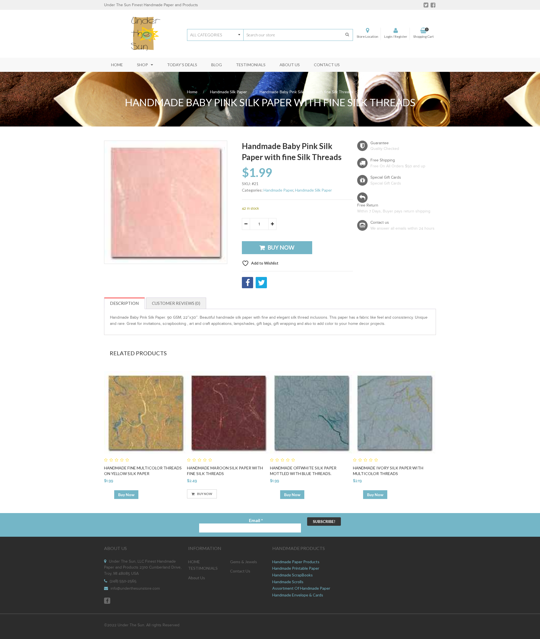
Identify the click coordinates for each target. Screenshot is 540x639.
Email (256, 520)
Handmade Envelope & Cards (297, 595)
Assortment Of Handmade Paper (301, 588)
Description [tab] (124, 303)
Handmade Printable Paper (295, 568)
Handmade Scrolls (287, 581)
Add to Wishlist (264, 263)
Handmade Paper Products (296, 561)
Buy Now (281, 247)
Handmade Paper (278, 190)
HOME (194, 561)
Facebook (107, 601)
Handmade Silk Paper (228, 91)
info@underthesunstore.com (135, 588)
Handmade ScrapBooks (292, 575)
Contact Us (240, 571)
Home (192, 91)
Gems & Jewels (243, 561)
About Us (196, 577)
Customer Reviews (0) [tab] (176, 303)
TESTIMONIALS (203, 568)
